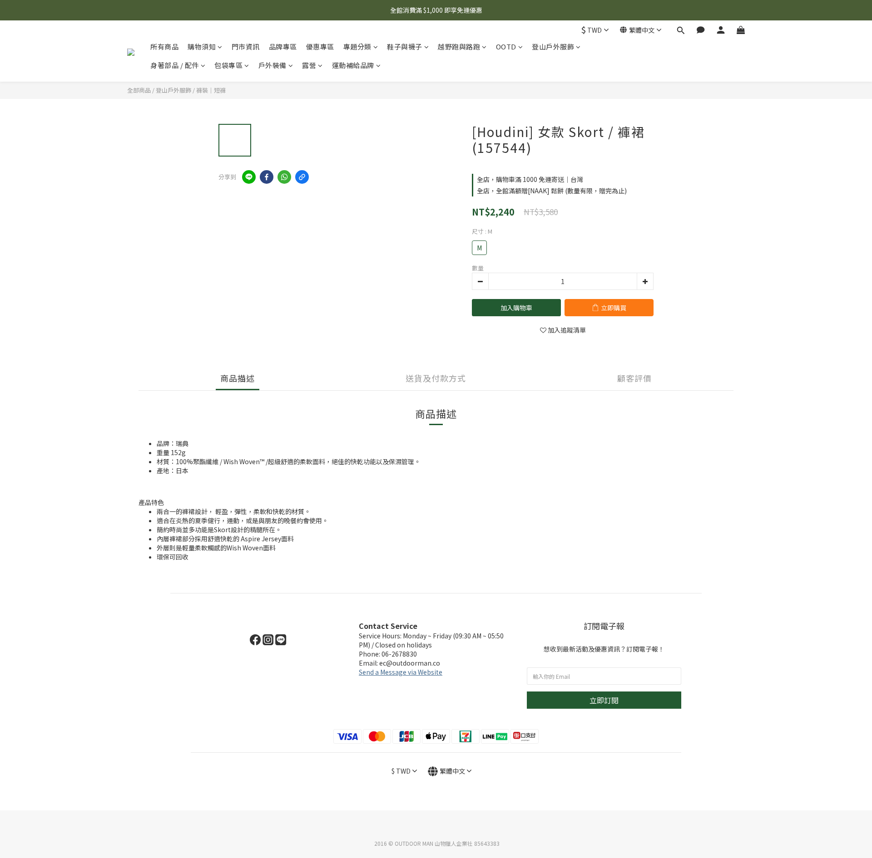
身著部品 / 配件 (174, 65)
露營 (309, 65)
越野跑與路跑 (459, 46)
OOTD (506, 46)
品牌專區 (283, 46)
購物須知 (202, 46)
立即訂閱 (604, 700)
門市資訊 (246, 46)
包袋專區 (228, 65)
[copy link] (302, 177)
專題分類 (357, 46)
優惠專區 (320, 46)
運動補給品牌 (353, 65)
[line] (249, 177)
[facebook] (266, 177)
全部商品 (139, 90)
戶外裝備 (272, 65)
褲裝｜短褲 (211, 90)
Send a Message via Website (400, 672)
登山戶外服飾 (553, 46)
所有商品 (164, 46)
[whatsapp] (284, 177)
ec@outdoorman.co (409, 662)
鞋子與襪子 (404, 46)
